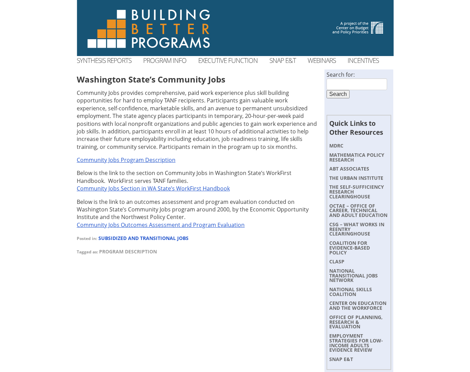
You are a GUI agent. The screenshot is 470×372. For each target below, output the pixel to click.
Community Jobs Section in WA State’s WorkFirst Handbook (153, 188)
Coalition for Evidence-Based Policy (349, 248)
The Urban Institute (356, 178)
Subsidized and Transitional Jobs (143, 238)
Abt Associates (349, 168)
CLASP (336, 261)
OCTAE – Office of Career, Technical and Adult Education (358, 211)
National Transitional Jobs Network (353, 275)
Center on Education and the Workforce (357, 305)
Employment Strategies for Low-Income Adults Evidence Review (356, 342)
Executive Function (228, 60)
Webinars (322, 60)
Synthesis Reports (104, 60)
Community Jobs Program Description (126, 160)
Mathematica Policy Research (356, 157)
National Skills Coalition (350, 291)
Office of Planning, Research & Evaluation (356, 322)
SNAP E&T (341, 359)
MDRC (336, 145)
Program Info (164, 60)
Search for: (341, 74)
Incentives (363, 60)
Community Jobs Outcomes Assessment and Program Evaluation (161, 225)
